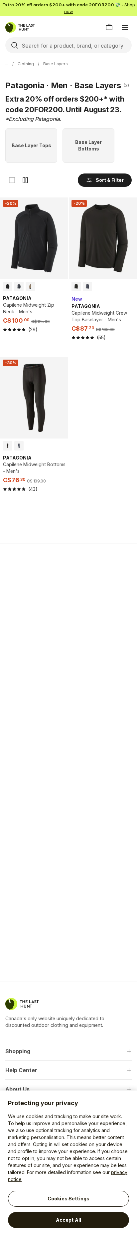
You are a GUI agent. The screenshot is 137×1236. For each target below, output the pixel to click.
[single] (12, 180)
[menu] (125, 27)
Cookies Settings (68, 1198)
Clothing (26, 63)
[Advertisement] (68, 622)
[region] (68, 1163)
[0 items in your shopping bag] (109, 27)
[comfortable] (25, 180)
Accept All (68, 1220)
